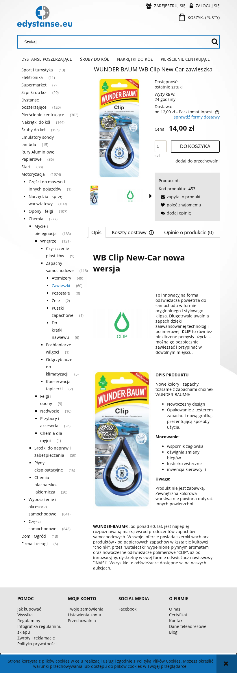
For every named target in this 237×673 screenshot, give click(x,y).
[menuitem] (46, 59)
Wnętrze (48, 241)
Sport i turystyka (37, 70)
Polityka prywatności (37, 643)
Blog (173, 632)
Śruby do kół (33, 129)
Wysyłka (25, 614)
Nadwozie (49, 411)
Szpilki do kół (34, 92)
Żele (56, 300)
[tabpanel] (153, 410)
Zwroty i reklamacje (36, 638)
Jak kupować (29, 609)
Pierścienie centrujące (42, 114)
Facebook (127, 609)
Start (26, 166)
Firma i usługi (34, 543)
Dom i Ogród (33, 536)
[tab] (97, 232)
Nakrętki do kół (35, 122)
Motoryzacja (33, 174)
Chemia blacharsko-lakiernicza (45, 485)
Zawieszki (61, 285)
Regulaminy (28, 620)
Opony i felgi (41, 211)
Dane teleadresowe (187, 626)
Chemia (36, 218)
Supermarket (34, 85)
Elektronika (32, 77)
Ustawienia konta (84, 614)
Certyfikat (178, 614)
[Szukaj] (214, 42)
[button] (150, 196)
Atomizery (61, 278)
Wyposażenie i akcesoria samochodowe (42, 507)
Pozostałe (61, 293)
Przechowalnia (82, 620)
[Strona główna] (44, 17)
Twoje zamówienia (85, 609)
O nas (174, 609)
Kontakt (176, 620)
